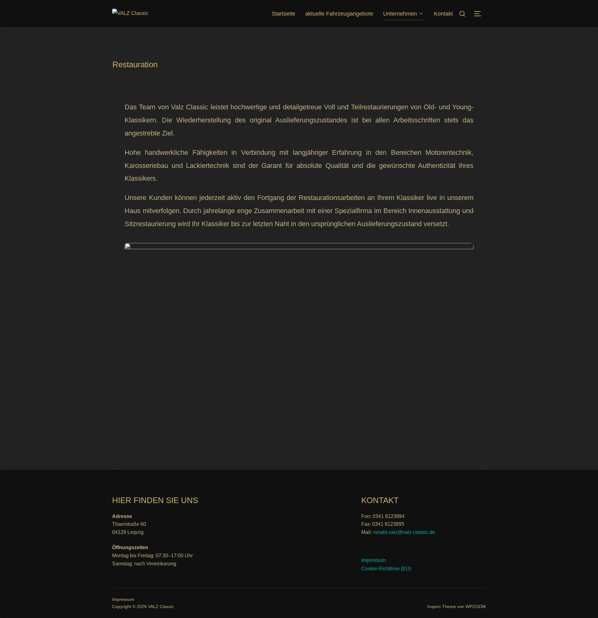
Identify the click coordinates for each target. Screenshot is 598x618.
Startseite (283, 14)
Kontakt (443, 14)
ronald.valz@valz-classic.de (404, 532)
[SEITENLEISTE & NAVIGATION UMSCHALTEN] (479, 14)
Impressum (373, 560)
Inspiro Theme (441, 606)
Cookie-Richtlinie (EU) (386, 568)
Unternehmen (400, 14)
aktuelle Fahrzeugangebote (339, 14)
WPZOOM (476, 606)
